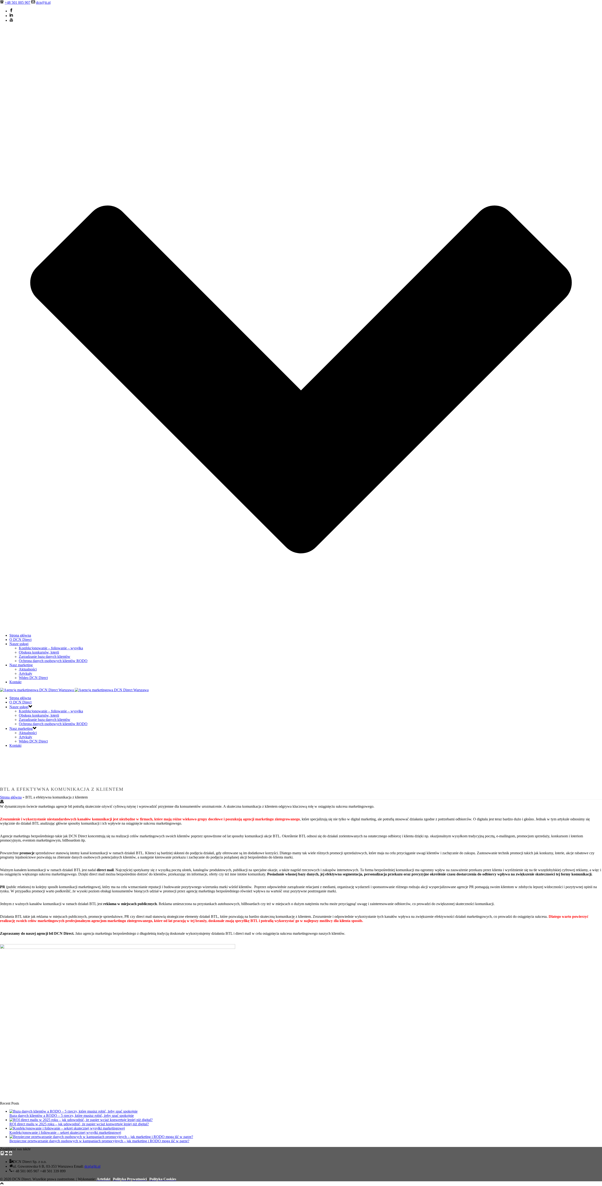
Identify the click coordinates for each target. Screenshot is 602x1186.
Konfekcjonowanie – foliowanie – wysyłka (51, 648)
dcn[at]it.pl (92, 1166)
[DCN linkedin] (6, 1153)
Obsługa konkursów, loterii (39, 652)
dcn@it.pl (43, 2)
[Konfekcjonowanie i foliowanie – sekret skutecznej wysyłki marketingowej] (67, 1128)
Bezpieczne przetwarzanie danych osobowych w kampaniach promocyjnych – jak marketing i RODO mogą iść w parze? (99, 1141)
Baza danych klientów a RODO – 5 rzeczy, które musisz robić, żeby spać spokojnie (71, 1116)
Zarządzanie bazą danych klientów (44, 657)
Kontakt (15, 682)
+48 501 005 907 (17, 2)
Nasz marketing (21, 665)
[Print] (2, 802)
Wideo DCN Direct (33, 678)
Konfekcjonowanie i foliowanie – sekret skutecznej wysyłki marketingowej (65, 1132)
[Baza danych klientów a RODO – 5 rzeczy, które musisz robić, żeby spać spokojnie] (73, 1111)
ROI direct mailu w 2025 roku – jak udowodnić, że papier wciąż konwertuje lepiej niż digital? (79, 1124)
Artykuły (25, 673)
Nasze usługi (18, 644)
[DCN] (74, 690)
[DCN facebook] (2, 1153)
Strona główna (20, 635)
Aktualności (28, 669)
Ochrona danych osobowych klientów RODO (53, 661)
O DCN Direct (20, 640)
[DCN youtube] (10, 1153)
